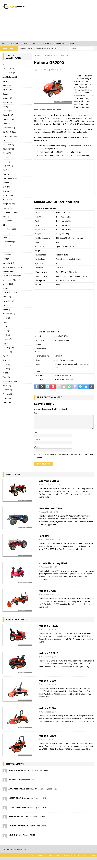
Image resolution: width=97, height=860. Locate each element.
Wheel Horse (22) (10, 381)
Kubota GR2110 (48, 653)
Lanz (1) (6, 250)
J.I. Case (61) (8, 220)
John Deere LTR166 (27, 835)
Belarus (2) (7, 85)
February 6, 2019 (47, 567)
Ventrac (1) (7, 368)
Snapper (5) (7, 352)
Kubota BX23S (47, 590)
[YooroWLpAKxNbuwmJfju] (5, 827)
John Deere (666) (9, 229)
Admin (53, 70)
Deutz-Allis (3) (8, 144)
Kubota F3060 (47, 680)
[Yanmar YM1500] (17, 490)
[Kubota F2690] (17, 718)
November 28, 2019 (48, 594)
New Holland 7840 (50, 508)
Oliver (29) (7, 296)
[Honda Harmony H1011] (17, 573)
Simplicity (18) (8, 347)
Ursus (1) (6, 360)
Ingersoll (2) (7, 208)
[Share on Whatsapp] (69, 386)
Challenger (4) (8, 119)
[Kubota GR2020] (17, 635)
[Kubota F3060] (17, 690)
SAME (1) (6, 322)
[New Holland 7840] (17, 518)
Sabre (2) (6, 318)
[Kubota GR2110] (17, 663)
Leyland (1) (7, 254)
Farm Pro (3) (8, 157)
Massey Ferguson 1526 (47, 789)
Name (37, 432)
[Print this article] (64, 386)
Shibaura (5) (7, 339)
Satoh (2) (6, 326)
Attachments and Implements (53, 44)
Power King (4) (9, 301)
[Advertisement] (66, 20)
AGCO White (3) (9, 73)
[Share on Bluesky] (86, 386)
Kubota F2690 (47, 708)
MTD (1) (6, 288)
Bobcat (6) (7, 94)
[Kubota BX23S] (17, 600)
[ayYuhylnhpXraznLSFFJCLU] (5, 790)
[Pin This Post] (53, 386)
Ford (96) (6, 174)
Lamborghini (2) (9, 242)
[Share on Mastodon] (75, 386)
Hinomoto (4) (8, 195)
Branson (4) (7, 102)
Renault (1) (7, 309)
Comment (38, 413)
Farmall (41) (7, 153)
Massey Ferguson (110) (12, 267)
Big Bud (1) (7, 89)
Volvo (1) (6, 377)
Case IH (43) (8, 111)
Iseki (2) (6, 216)
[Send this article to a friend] (58, 386)
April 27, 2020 (42, 70)
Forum (72, 44)
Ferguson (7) (8, 165)
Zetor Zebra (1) (9, 402)
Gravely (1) (7, 187)
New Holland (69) (10, 292)
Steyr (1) (6, 343)
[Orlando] (5, 781)
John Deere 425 (38, 816)
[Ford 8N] (17, 545)
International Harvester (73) (14, 212)
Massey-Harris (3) (10, 271)
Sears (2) (6, 335)
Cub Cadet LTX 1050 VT (39, 770)
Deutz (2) (6, 140)
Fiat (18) (6, 170)
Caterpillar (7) (8, 115)
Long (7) (6, 259)
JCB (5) (5, 225)
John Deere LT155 (44, 826)
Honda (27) (7, 199)
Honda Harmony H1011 (53, 563)
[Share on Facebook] (36, 386)
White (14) (7, 385)
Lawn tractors (29, 44)
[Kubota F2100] (17, 745)
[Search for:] (81, 48)
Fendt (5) (6, 161)
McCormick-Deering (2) (12, 275)
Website (37, 447)
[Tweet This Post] (42, 386)
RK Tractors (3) (9, 313)
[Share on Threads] (91, 386)
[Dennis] (5, 836)
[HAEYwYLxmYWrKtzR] (5, 818)
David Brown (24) (10, 136)
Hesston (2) (7, 191)
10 (60, 484)
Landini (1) (7, 246)
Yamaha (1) (7, 390)
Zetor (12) (7, 398)
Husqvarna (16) (9, 204)
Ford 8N (44, 536)
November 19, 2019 (48, 539)
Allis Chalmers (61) (10, 77)
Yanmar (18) (8, 394)
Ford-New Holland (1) (11, 178)
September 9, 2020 (48, 484)
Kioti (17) (6, 233)
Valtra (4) (6, 364)
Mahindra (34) (8, 263)
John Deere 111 (27, 779)
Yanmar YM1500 (49, 480)
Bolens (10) (7, 98)
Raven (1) (6, 305)
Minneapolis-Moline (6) (12, 280)
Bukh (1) (6, 106)
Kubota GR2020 (48, 625)
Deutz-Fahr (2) (8, 149)
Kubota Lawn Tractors (17, 619)
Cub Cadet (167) (9, 132)
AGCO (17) (7, 64)
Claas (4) (6, 123)
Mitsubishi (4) (8, 284)
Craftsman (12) (9, 127)
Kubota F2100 (47, 735)
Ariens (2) (6, 81)
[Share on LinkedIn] (47, 386)
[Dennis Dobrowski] (5, 771)
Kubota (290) (8, 237)
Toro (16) (6, 356)
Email (36, 439)
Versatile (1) (7, 373)
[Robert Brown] (5, 799)
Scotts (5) (6, 330)
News (4, 44)
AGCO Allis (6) (8, 68)
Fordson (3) (7, 182)
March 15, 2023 (46, 512)
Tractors (14, 44)
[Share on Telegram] (80, 386)
